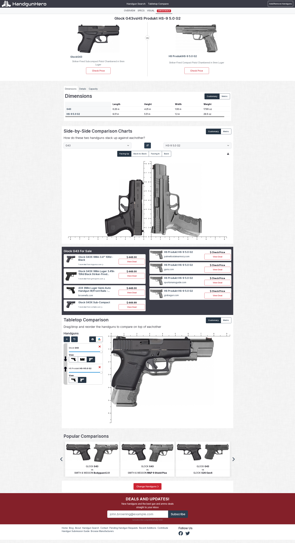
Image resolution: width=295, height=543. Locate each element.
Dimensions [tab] (71, 88)
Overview (129, 10)
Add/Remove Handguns (280, 3)
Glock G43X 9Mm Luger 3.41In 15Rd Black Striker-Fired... (96, 273)
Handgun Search (136, 3)
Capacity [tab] (93, 88)
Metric (225, 96)
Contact (104, 528)
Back (166, 153)
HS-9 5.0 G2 (73, 114)
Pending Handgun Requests (123, 528)
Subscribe (178, 514)
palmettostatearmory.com (176, 256)
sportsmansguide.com (175, 282)
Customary (212, 96)
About (78, 528)
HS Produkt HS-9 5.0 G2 (178, 252)
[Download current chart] (228, 154)
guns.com (169, 269)
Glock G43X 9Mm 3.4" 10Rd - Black (95, 258)
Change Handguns (146, 486)
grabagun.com (171, 295)
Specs (141, 10)
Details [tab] (82, 88)
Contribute (162, 528)
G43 (69, 109)
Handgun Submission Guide (76, 531)
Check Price (98, 70)
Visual (150, 10)
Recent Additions (147, 528)
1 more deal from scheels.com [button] (89, 307)
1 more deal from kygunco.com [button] (90, 265)
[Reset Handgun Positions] (74, 339)
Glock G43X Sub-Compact (94, 302)
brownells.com (85, 295)
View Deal (132, 261)
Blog (71, 528)
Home (65, 528)
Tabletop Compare (158, 3)
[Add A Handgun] (67, 339)
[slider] (101, 352)
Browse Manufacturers (102, 531)
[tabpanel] (147, 105)
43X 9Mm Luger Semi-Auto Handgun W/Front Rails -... (94, 289)
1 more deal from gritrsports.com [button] (91, 279)
